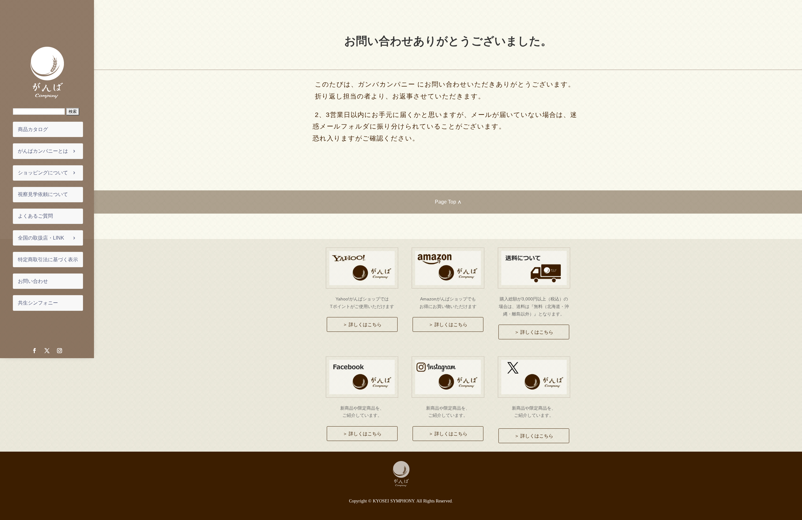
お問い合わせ (33, 281)
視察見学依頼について (43, 194)
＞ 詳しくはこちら (362, 324)
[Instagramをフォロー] (60, 351)
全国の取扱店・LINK (41, 238)
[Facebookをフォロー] (34, 351)
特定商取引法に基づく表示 (48, 259)
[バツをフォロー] (47, 351)
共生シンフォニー (38, 302)
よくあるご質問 (35, 216)
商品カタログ (33, 129)
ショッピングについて (43, 172)
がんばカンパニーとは (43, 151)
